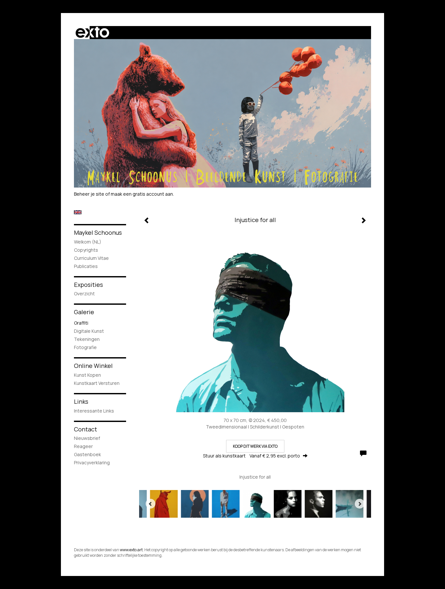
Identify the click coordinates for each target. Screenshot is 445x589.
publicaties (86, 266)
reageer (83, 446)
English (77, 212)
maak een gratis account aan (142, 194)
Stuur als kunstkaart (251, 456)
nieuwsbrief (87, 438)
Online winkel (93, 366)
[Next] (360, 504)
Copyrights (86, 250)
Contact (85, 429)
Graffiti (81, 323)
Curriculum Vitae (91, 258)
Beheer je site (89, 194)
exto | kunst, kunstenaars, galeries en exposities (92, 32)
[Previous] (150, 504)
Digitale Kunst (89, 331)
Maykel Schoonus (98, 232)
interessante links (94, 411)
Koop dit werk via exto (255, 446)
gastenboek (87, 454)
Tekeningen (87, 339)
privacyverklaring (92, 462)
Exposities (88, 284)
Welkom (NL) (87, 242)
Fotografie (85, 347)
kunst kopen (87, 375)
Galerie (84, 312)
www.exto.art (131, 550)
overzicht (84, 293)
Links (81, 401)
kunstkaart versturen (97, 383)
